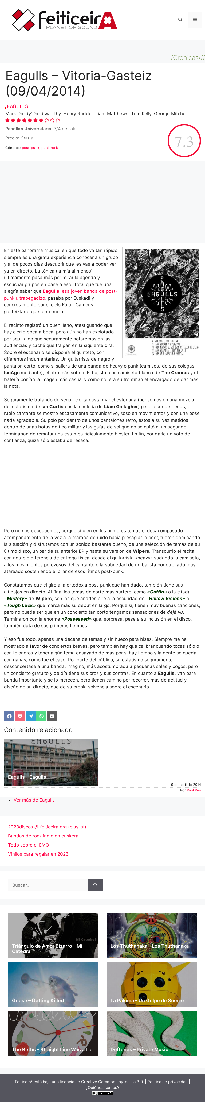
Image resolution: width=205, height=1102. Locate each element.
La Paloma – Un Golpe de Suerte (147, 1000)
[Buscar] (95, 885)
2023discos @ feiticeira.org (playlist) (47, 826)
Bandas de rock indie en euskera (43, 836)
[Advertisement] (102, 204)
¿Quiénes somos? (102, 1087)
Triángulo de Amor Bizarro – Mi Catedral (47, 948)
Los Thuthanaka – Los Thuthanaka (150, 946)
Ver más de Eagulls (34, 800)
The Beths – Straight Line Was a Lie (52, 1049)
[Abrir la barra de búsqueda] (180, 20)
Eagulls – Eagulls (27, 777)
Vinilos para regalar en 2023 (38, 854)
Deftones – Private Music (139, 1049)
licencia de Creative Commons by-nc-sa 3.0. (102, 1081)
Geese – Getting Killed (38, 1000)
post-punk (30, 148)
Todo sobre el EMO (28, 845)
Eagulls (17, 106)
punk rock (49, 148)
